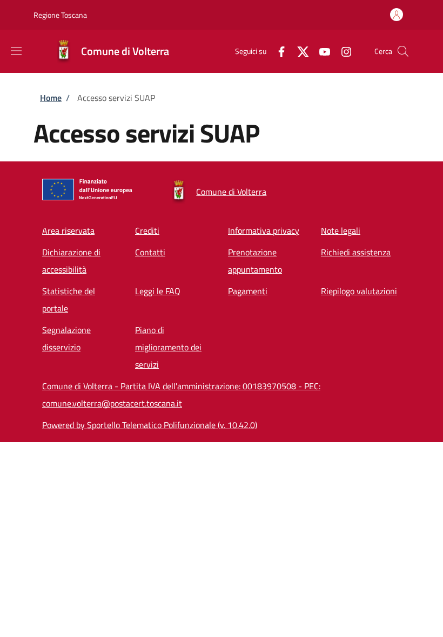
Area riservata (68, 230)
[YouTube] (320, 51)
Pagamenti (247, 290)
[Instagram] (342, 51)
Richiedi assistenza (356, 252)
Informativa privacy (263, 230)
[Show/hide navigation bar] (16, 51)
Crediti (147, 230)
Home (51, 97)
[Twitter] (299, 51)
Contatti (150, 252)
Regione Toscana (60, 15)
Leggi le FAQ (157, 290)
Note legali (340, 230)
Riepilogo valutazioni (359, 290)
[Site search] (403, 51)
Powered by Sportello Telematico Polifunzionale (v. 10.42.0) (149, 424)
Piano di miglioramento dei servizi (168, 347)
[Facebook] (277, 51)
